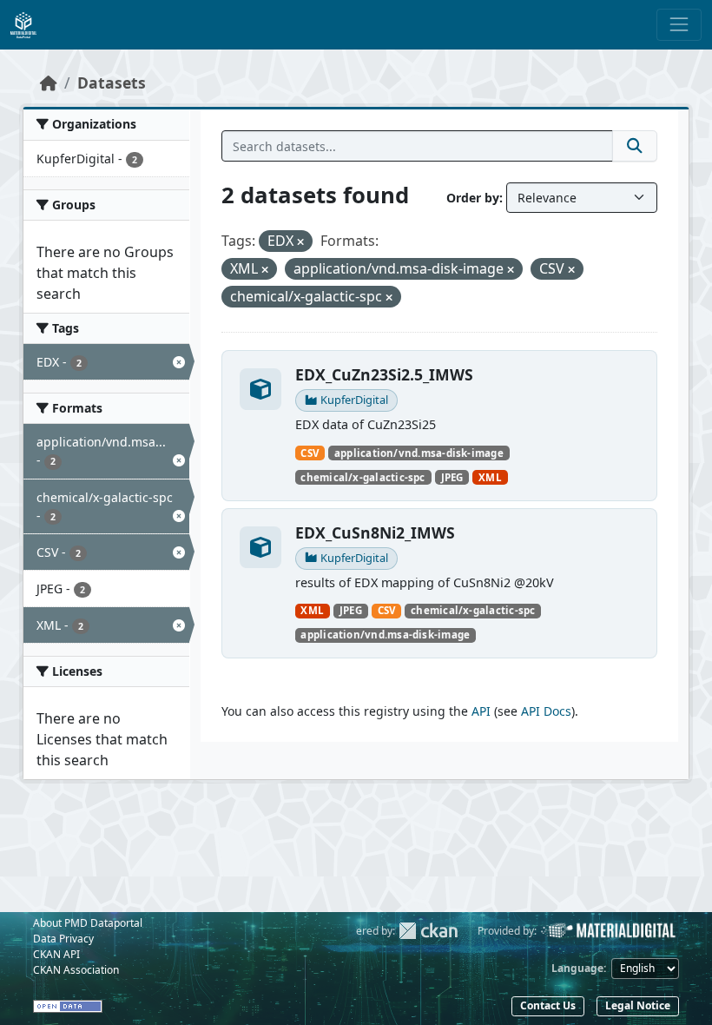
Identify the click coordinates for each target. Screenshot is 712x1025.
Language (577, 968)
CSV (309, 453)
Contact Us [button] (548, 1005)
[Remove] (300, 241)
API (481, 711)
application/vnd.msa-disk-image (419, 453)
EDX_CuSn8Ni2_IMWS (375, 532)
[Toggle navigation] (679, 24)
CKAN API (56, 954)
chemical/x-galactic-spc (362, 477)
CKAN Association (76, 969)
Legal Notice (637, 1005)
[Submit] (634, 146)
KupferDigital (354, 399)
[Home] (48, 82)
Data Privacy (63, 938)
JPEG (452, 477)
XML (490, 477)
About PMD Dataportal (87, 923)
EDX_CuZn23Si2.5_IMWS (384, 374)
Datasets (111, 82)
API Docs (546, 711)
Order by (472, 197)
